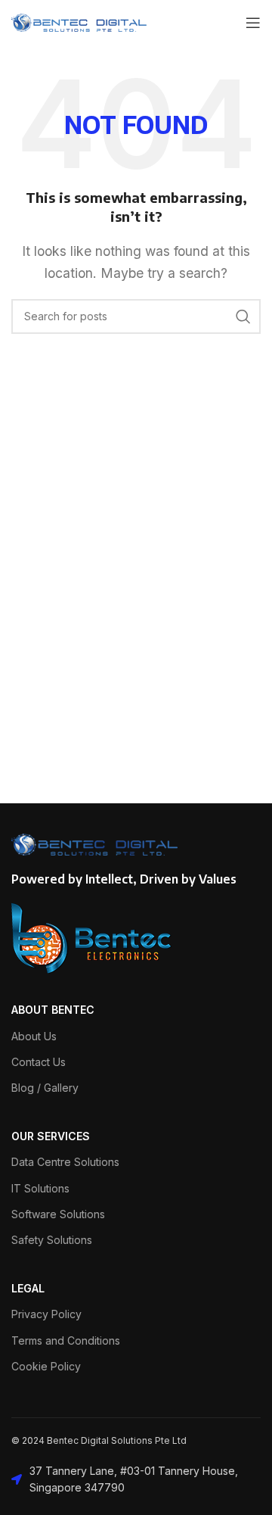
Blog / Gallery (45, 1087)
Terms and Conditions (65, 1340)
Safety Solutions (51, 1239)
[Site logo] (79, 21)
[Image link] (91, 937)
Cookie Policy (46, 1366)
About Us (34, 1036)
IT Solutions (40, 1188)
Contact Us (38, 1061)
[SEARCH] (243, 316)
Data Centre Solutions (65, 1161)
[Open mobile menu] (253, 23)
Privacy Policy (46, 1314)
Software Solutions (58, 1214)
